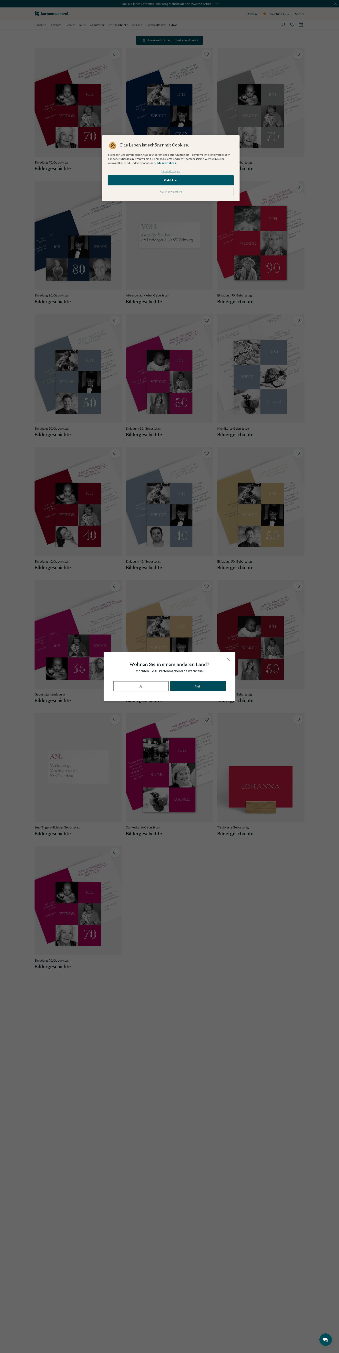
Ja (140, 686)
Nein (198, 686)
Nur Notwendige (171, 191)
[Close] (228, 659)
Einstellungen (170, 171)
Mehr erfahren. (167, 163)
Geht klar (171, 180)
